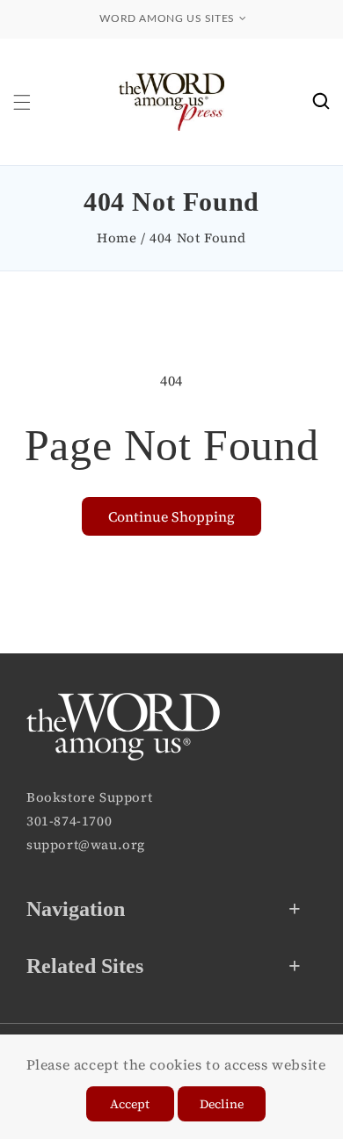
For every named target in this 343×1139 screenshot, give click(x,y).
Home (116, 237)
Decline (222, 1104)
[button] (22, 102)
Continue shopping (171, 516)
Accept (130, 1104)
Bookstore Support (89, 797)
